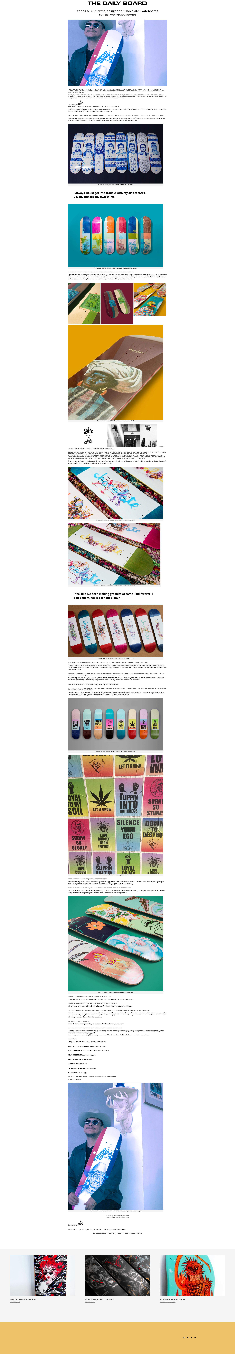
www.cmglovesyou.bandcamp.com (117, 1217)
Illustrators (130, 15)
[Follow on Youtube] (187, 1337)
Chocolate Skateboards (129, 1233)
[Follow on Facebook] (191, 1337)
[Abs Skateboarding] (112, 446)
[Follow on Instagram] (184, 1337)
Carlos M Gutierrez (104, 1233)
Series (18, 1302)
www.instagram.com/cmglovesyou (117, 1215)
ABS (100, 448)
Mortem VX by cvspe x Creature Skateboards (99, 1299)
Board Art (13, 1302)
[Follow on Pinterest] (195, 1337)
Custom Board (171, 1302)
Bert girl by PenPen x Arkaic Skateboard (23, 1299)
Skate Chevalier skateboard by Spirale (172, 1299)
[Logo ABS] (80, 105)
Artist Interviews (117, 15)
